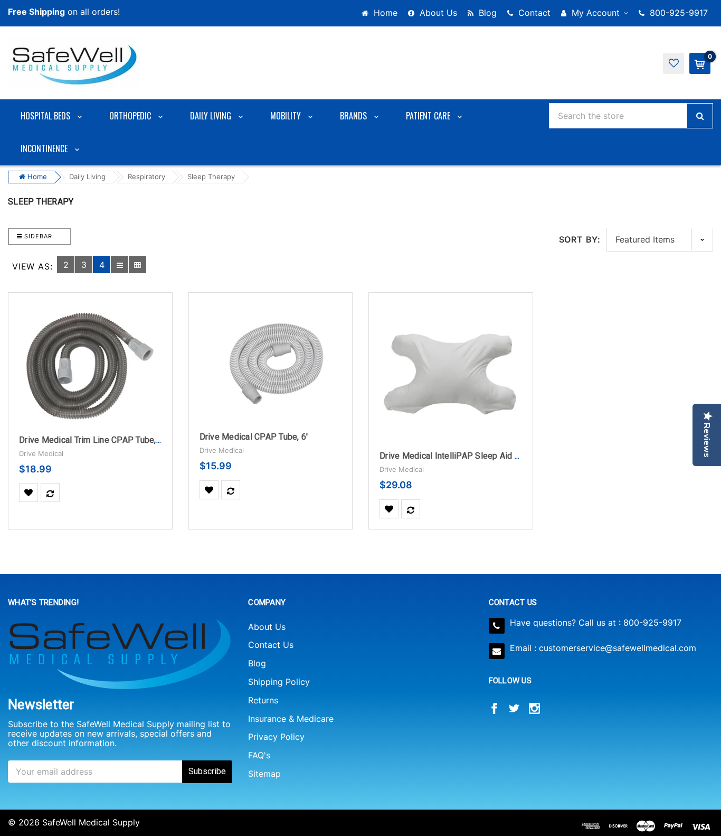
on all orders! (64, 11)
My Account (595, 12)
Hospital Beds (46, 115)
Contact (533, 12)
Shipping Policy (279, 681)
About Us (437, 12)
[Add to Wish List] (28, 493)
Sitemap (264, 773)
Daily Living (211, 115)
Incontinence (45, 148)
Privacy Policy (276, 736)
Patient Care (429, 115)
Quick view (90, 329)
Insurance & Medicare (291, 718)
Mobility (286, 115)
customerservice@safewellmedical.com (617, 648)
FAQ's (259, 755)
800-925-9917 (677, 12)
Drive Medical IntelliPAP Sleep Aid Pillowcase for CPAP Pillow (500, 456)
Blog (486, 12)
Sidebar (37, 236)
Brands (354, 115)
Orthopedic (131, 115)
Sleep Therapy (211, 176)
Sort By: (580, 239)
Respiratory (146, 176)
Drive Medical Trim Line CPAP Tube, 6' (92, 440)
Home (384, 12)
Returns (263, 700)
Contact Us (270, 644)
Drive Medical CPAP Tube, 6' (254, 437)
